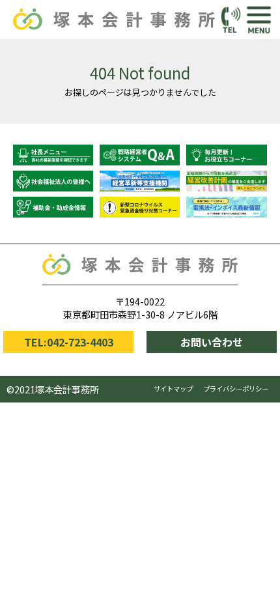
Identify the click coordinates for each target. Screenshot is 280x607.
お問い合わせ (211, 342)
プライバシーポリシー (235, 388)
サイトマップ (173, 388)
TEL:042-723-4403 (68, 342)
